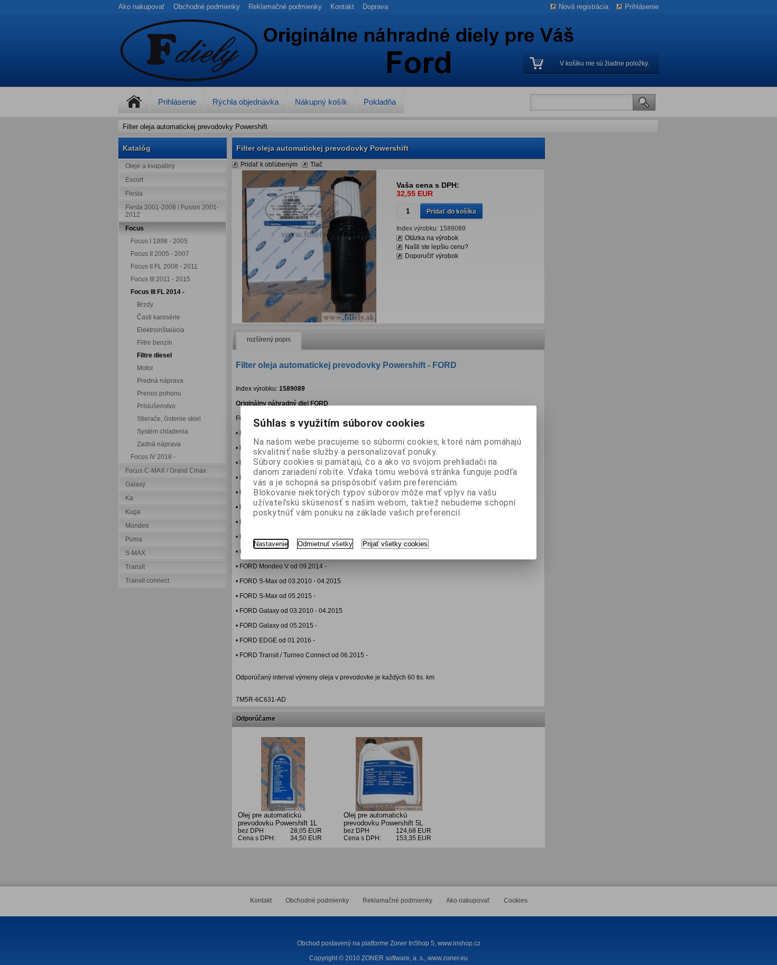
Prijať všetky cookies (395, 544)
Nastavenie (271, 544)
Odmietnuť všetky (325, 544)
